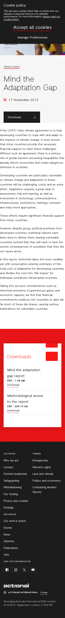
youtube (33, 570)
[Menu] (59, 5)
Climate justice (12, 66)
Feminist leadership (15, 474)
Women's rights (41, 467)
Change (43, 592)
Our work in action (15, 521)
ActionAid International (16, 586)
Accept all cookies (32, 28)
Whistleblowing (12, 487)
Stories (8, 528)
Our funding (11, 494)
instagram (15, 570)
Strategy (9, 508)
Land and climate (42, 474)
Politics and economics (46, 481)
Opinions (9, 541)
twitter (24, 570)
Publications (11, 548)
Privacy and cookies (16, 501)
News (7, 535)
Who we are (11, 460)
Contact (8, 467)
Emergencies (40, 460)
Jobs (6, 555)
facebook (7, 570)
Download (13, 385)
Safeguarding (11, 481)
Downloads (14, 117)
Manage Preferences (32, 37)
